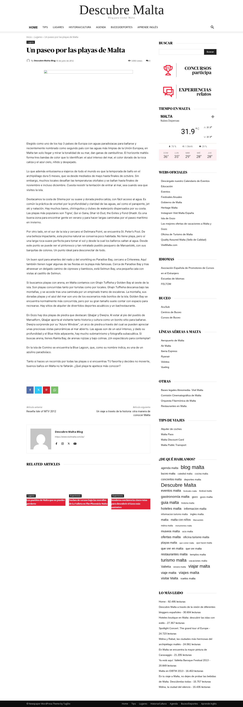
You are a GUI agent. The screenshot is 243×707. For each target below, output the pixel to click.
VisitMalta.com (169, 245)
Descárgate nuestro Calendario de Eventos (185, 181)
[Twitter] (38, 390)
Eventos (165, 191)
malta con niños (181, 519)
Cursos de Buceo (170, 317)
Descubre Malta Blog (45, 60)
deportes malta (192, 479)
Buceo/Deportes (122, 27)
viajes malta (189, 572)
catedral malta (185, 474)
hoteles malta (171, 508)
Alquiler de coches (171, 429)
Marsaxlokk (198, 520)
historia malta (187, 503)
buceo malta (168, 473)
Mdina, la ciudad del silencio (175, 686)
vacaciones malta (198, 560)
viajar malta (199, 566)
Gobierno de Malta (171, 202)
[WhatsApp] (54, 390)
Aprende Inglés (148, 27)
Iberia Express (169, 351)
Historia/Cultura (80, 27)
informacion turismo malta (174, 514)
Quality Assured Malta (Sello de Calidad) (183, 239)
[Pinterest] (46, 390)
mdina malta (167, 525)
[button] (212, 27)
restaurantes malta (174, 554)
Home (33, 27)
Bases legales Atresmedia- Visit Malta (182, 390)
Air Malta (166, 345)
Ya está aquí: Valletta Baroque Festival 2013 (184, 660)
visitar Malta (169, 578)
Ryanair (165, 356)
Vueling (165, 367)
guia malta (170, 502)
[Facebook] (30, 390)
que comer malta (186, 543)
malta (164, 519)
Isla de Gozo (168, 218)
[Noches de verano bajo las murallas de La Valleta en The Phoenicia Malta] (88, 483)
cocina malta (201, 473)
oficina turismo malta (196, 537)
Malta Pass (167, 434)
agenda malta (169, 467)
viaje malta (168, 573)
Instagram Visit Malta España (177, 213)
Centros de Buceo (171, 312)
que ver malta (194, 548)
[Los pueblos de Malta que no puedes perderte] (46, 483)
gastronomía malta (175, 496)
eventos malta (171, 490)
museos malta (170, 531)
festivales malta (190, 491)
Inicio (29, 37)
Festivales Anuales (171, 197)
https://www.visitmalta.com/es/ (69, 437)
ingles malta (197, 514)
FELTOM (166, 283)
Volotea (165, 361)
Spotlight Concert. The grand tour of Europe (183, 628)
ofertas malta (171, 537)
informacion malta (195, 508)
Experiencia (75, 496)
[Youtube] (75, 443)
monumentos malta (183, 526)
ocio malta (187, 531)
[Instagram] (62, 443)
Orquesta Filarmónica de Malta (178, 400)
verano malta (179, 567)
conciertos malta (171, 479)
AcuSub (165, 306)
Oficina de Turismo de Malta (177, 234)
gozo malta (206, 497)
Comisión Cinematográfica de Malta (181, 395)
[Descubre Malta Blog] (29, 60)
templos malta (198, 554)
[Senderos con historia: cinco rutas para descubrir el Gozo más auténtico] (130, 483)
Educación (167, 186)
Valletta (166, 566)
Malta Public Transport (173, 445)
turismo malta (173, 560)
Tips (45, 27)
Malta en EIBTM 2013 (171, 670)
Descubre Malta (178, 485)
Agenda (101, 27)
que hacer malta (204, 543)
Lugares (58, 27)
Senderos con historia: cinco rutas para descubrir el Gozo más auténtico (129, 504)
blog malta (192, 467)
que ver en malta (172, 548)
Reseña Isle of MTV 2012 (41, 411)
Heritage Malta (169, 207)
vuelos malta (188, 578)
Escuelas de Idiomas (172, 278)
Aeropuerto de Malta (172, 340)
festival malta (205, 491)
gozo (195, 496)
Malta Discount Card (172, 439)
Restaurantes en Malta (174, 406)
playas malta (169, 542)
